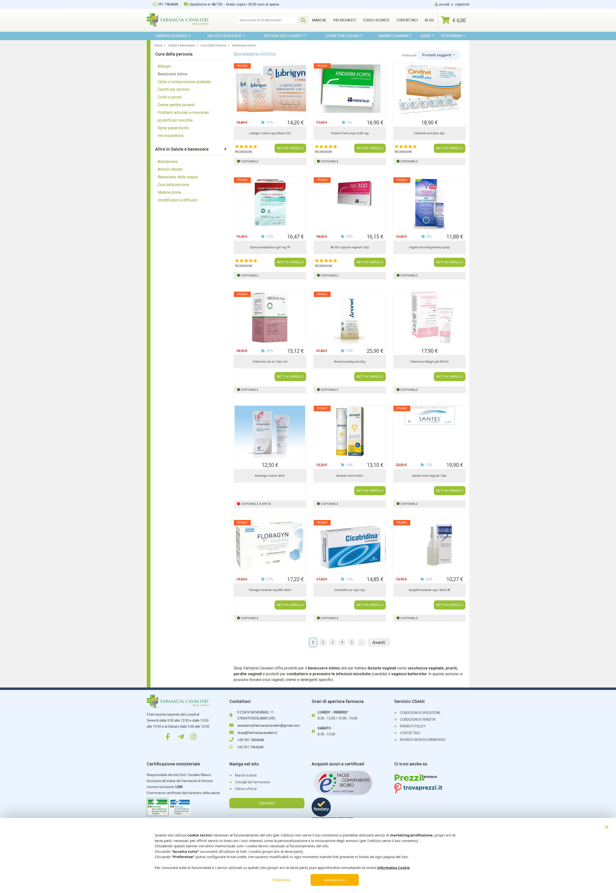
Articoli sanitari (170, 169)
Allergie (164, 66)
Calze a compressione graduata (184, 81)
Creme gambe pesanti (176, 105)
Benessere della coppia (178, 177)
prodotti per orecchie (175, 120)
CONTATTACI (410, 733)
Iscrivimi (267, 803)
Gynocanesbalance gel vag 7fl (270, 247)
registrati (462, 4)
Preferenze (281, 879)
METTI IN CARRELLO (290, 148)
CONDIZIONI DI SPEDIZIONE (420, 713)
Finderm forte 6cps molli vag (350, 133)
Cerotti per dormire (173, 89)
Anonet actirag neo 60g (349, 361)
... (361, 642)
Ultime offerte (246, 789)
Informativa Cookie (393, 867)
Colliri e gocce (170, 97)
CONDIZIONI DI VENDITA (418, 719)
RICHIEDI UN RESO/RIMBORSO (423, 740)
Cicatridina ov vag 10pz (349, 590)
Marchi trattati (246, 775)
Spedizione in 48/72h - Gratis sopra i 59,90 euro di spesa (234, 4)
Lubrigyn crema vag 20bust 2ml (270, 133)
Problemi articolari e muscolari (183, 112)
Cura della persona (173, 184)
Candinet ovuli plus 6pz (429, 133)
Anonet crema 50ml (349, 475)
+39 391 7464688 (250, 740)
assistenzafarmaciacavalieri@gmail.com (268, 725)
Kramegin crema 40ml (270, 475)
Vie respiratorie (171, 135)
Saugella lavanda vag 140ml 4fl (429, 590)
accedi (444, 4)
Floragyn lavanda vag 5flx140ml (270, 590)
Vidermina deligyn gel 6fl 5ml (429, 361)
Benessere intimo (172, 74)
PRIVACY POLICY (413, 726)
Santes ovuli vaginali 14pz (429, 475)
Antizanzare (168, 161)
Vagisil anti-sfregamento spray (429, 247)
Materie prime (169, 192)
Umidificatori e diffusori (177, 200)
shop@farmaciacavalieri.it (257, 733)
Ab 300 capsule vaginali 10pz (349, 247)
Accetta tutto (334, 879)
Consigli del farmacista (252, 782)
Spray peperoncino (173, 128)
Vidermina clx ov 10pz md (270, 361)
